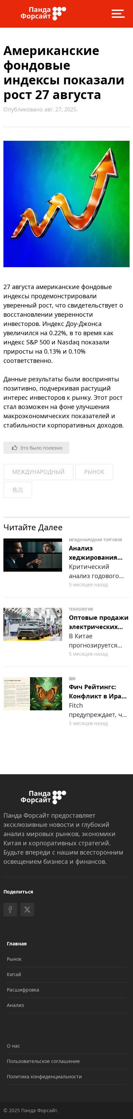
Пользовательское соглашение (43, 1061)
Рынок (14, 959)
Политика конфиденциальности (44, 1076)
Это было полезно (41, 448)
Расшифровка (23, 989)
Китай (14, 974)
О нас (13, 1045)
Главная (17, 943)
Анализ (15, 1005)
